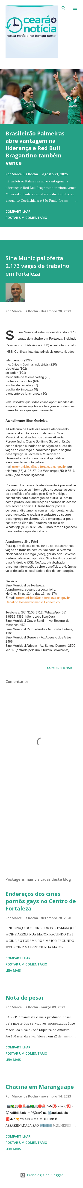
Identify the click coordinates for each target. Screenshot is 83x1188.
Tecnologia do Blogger (44, 1175)
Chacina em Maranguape (40, 1086)
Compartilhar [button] (18, 211)
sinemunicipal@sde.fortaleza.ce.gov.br (39, 466)
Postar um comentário (26, 217)
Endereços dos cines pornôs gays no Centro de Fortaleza (41, 901)
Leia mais (13, 970)
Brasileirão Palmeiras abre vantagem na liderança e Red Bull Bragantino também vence (35, 147)
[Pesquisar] (63, 8)
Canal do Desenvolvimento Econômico (32, 602)
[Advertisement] (41, 833)
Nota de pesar (25, 997)
